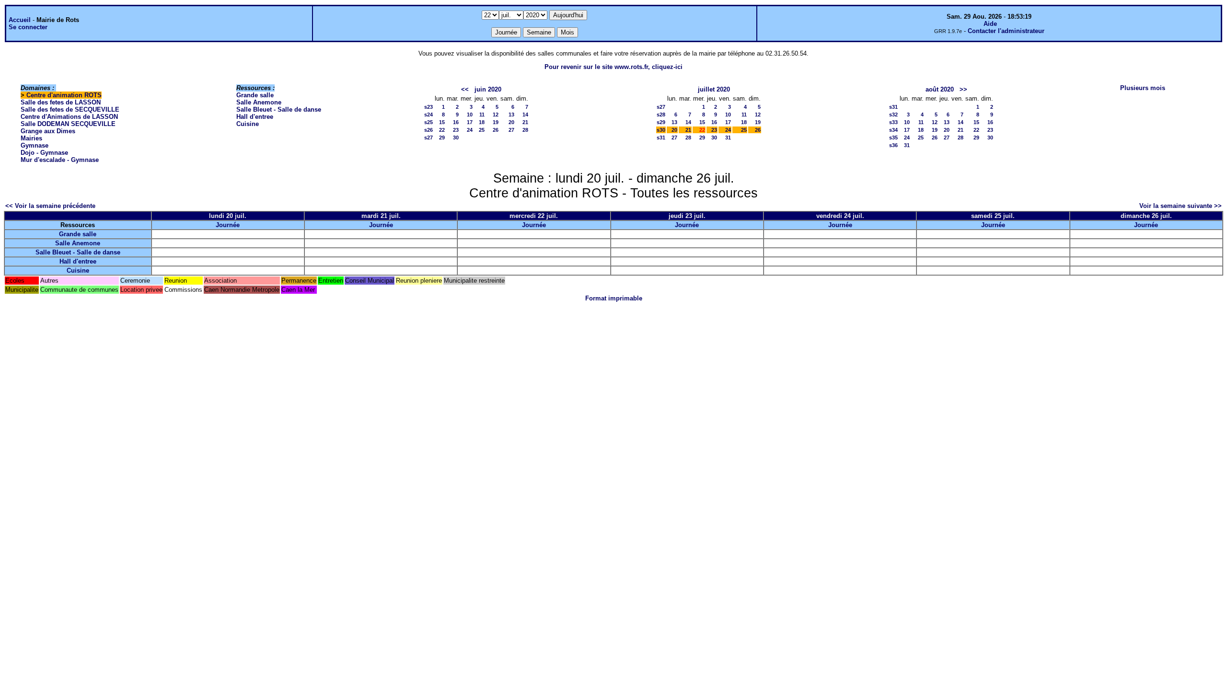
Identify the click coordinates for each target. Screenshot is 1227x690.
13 (511, 114)
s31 (661, 137)
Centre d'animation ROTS (64, 95)
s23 (428, 107)
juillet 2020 (714, 89)
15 (442, 122)
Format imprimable (613, 298)
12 (495, 114)
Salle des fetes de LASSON (61, 102)
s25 (428, 122)
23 (456, 130)
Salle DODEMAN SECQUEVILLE (68, 123)
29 (442, 137)
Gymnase (34, 145)
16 (456, 122)
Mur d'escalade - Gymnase (60, 159)
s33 (893, 122)
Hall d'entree (254, 116)
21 (525, 122)
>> (963, 89)
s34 (893, 130)
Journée (228, 225)
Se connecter (28, 27)
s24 (428, 114)
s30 (661, 130)
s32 (893, 114)
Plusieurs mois (1142, 88)
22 (442, 130)
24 (470, 130)
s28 (661, 114)
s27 (428, 137)
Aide (990, 23)
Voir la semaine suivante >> (1180, 205)
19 (495, 122)
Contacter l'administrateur (1006, 30)
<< (465, 89)
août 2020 (940, 89)
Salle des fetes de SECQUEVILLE (70, 109)
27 (511, 130)
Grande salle (255, 95)
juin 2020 (488, 89)
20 (511, 122)
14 (525, 114)
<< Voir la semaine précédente (50, 205)
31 (728, 137)
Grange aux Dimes (48, 131)
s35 (893, 137)
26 (495, 130)
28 (525, 130)
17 (470, 122)
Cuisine (247, 123)
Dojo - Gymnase (44, 152)
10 (470, 114)
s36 (893, 145)
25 (482, 130)
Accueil (20, 19)
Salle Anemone (258, 102)
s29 (661, 122)
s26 (428, 130)
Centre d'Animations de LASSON (69, 116)
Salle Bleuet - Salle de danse (278, 109)
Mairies (31, 138)
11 (482, 114)
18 (482, 122)
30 (456, 137)
